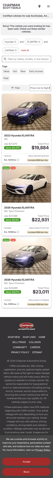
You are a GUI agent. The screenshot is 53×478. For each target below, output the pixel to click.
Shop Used (29, 337)
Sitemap (37, 352)
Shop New (14, 337)
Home (42, 337)
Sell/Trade (19, 342)
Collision (35, 342)
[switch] (48, 6)
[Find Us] (39, 6)
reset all (25, 50)
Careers (35, 347)
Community (20, 347)
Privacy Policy (20, 352)
